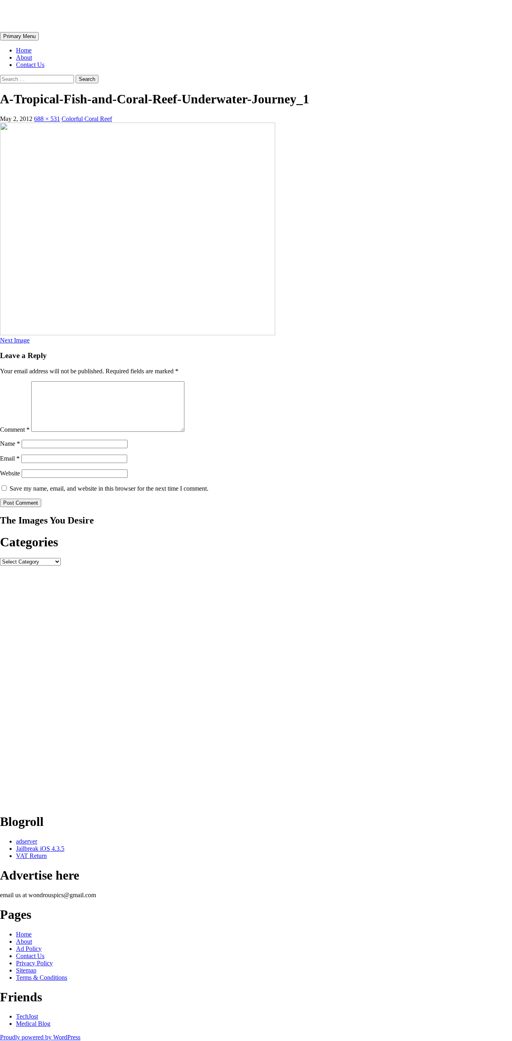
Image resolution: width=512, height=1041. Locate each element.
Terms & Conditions (41, 977)
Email (10, 458)
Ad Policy (29, 948)
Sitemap (26, 970)
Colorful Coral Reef (87, 118)
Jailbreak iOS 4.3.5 (40, 848)
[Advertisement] (240, 686)
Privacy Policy (34, 963)
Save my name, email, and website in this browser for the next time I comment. (109, 488)
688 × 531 (47, 118)
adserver (26, 841)
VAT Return (31, 855)
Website (10, 473)
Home (24, 50)
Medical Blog (33, 1023)
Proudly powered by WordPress (40, 1037)
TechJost (27, 1016)
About (24, 57)
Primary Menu (19, 36)
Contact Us (30, 64)
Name (10, 443)
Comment (15, 429)
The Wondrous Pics (53, 15)
